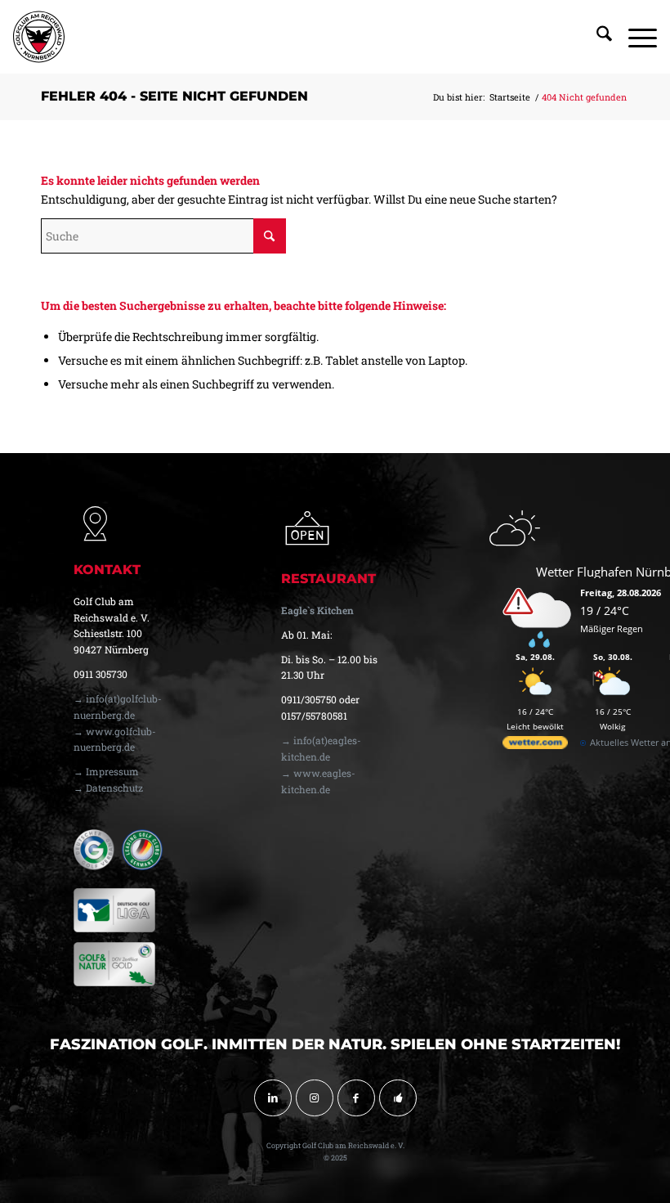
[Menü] (634, 37)
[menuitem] (596, 37)
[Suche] (596, 37)
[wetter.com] (535, 745)
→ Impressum (106, 771)
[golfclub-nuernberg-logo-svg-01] (39, 37)
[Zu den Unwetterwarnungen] (539, 644)
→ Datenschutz (108, 787)
